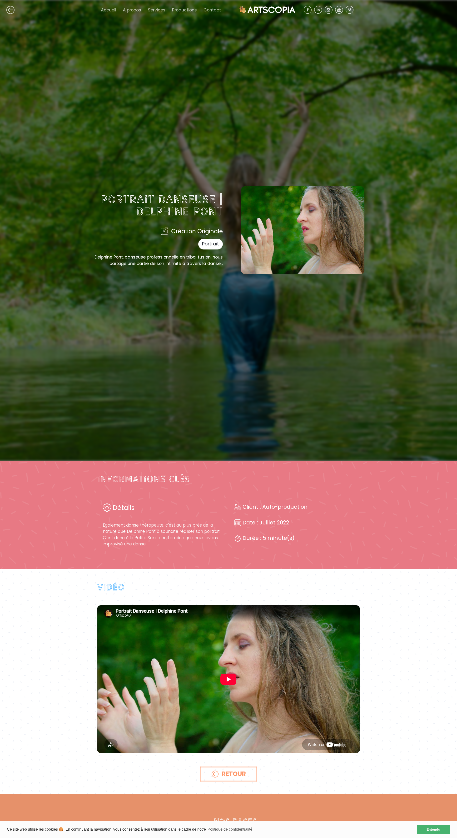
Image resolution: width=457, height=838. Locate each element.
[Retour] (10, 10)
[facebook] (309, 10)
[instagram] (330, 10)
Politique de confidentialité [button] (230, 829)
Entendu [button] (433, 829)
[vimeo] (351, 10)
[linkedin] (319, 10)
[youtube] (340, 10)
